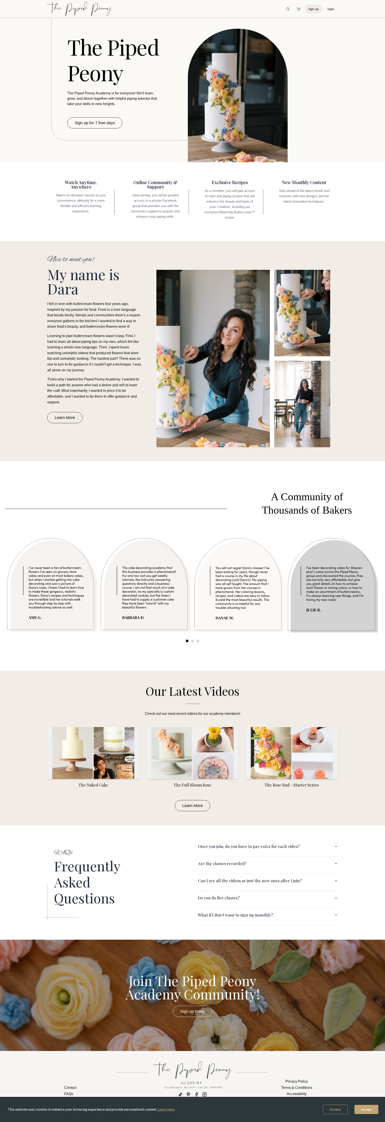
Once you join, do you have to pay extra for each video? (249, 846)
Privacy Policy (296, 1081)
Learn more (166, 1109)
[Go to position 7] (198, 641)
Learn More (65, 417)
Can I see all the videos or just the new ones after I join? (250, 880)
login (331, 9)
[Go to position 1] (187, 641)
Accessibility (297, 1094)
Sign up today (192, 1011)
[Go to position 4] (192, 641)
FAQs (68, 1094)
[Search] (287, 8)
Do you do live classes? (219, 897)
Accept (366, 1109)
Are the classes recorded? (222, 863)
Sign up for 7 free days (95, 123)
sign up (313, 9)
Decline (335, 1109)
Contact (70, 1087)
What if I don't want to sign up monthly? (235, 915)
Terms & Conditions (296, 1087)
